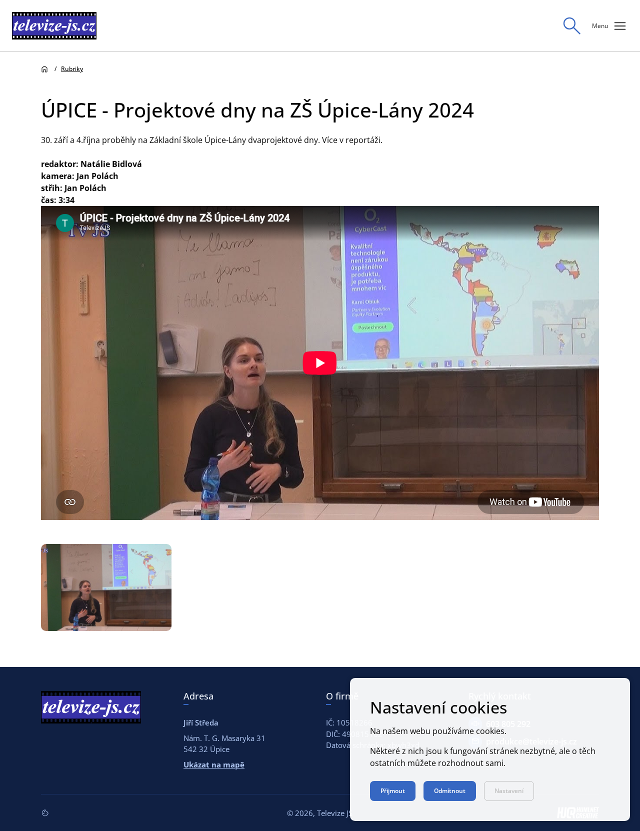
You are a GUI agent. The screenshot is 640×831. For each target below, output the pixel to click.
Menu (610, 26)
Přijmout (392, 790)
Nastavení (509, 790)
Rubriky (72, 68)
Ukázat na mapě (214, 765)
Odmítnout (450, 790)
